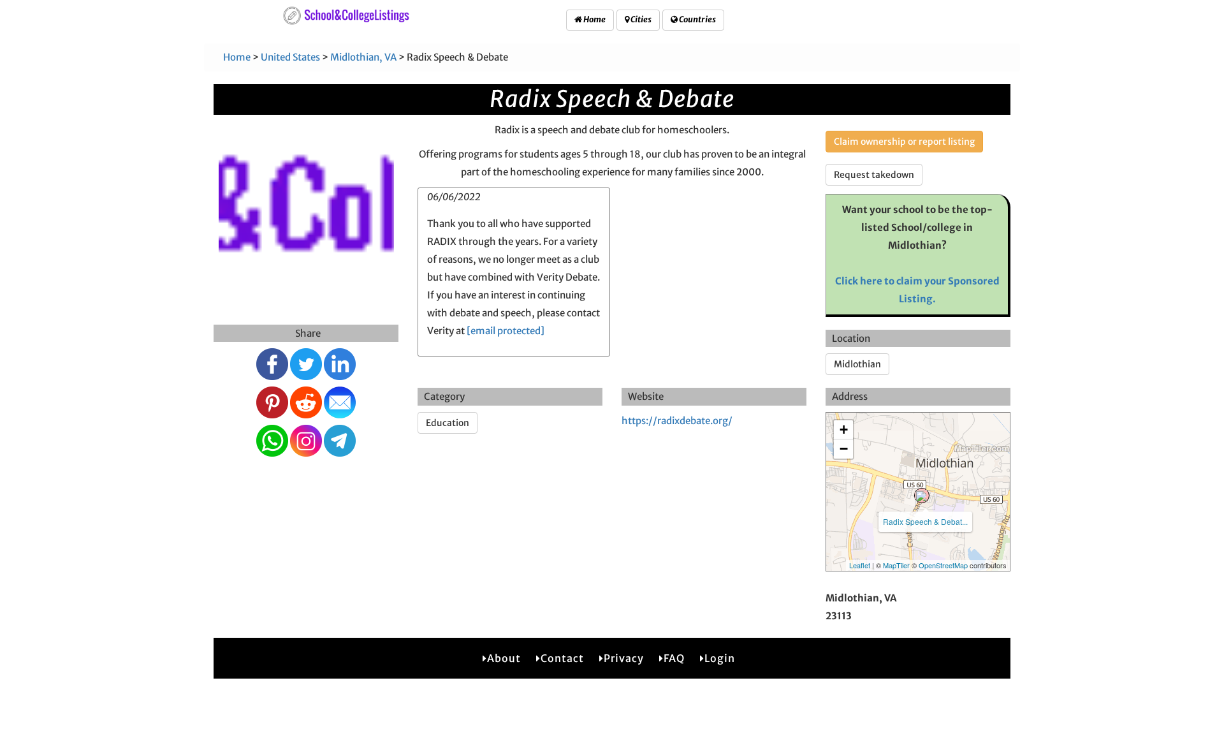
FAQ (674, 658)
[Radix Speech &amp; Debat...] (921, 495)
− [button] (844, 449)
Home (594, 19)
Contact (562, 658)
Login (719, 658)
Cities (640, 19)
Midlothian (857, 364)
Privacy (624, 658)
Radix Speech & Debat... (925, 521)
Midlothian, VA (363, 57)
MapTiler (896, 565)
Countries (697, 19)
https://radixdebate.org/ (677, 421)
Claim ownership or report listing (904, 141)
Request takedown (874, 174)
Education (447, 423)
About (504, 658)
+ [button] (844, 430)
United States (290, 57)
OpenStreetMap (943, 565)
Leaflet (859, 565)
